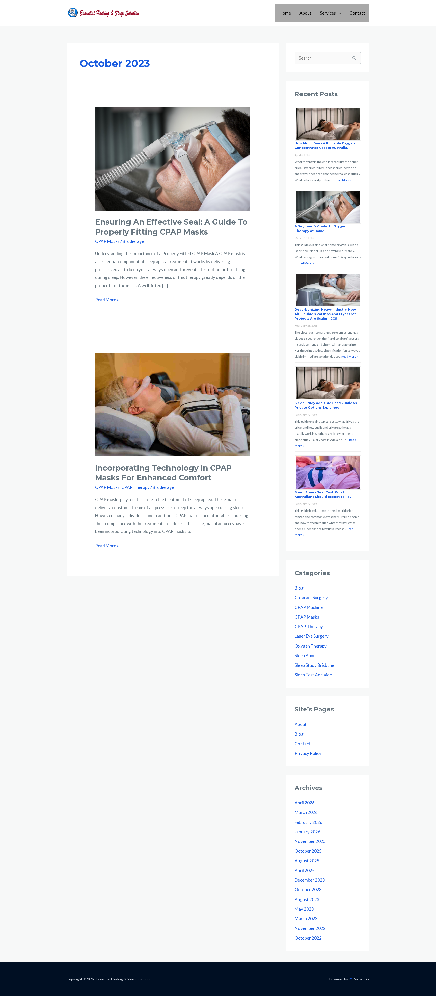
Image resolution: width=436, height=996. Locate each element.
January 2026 (307, 831)
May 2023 (304, 909)
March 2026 (306, 812)
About (305, 13)
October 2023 (308, 889)
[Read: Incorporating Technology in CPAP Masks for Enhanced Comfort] (172, 404)
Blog (299, 588)
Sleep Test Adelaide (313, 674)
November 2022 (310, 928)
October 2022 (308, 938)
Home (285, 13)
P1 (351, 979)
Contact (357, 13)
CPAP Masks (107, 241)
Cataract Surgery (311, 597)
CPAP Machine (309, 607)
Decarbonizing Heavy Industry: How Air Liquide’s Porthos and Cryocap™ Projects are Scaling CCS (325, 314)
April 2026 (305, 802)
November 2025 (310, 841)
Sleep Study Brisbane (314, 665)
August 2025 (307, 860)
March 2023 (306, 918)
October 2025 (308, 851)
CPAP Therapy (135, 487)
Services (328, 13)
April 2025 (305, 870)
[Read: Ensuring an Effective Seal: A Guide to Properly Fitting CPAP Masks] (172, 158)
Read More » (107, 300)
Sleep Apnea (306, 655)
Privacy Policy (308, 753)
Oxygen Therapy (311, 646)
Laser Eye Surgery (312, 636)
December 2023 (310, 880)
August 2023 (307, 899)
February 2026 (308, 822)
